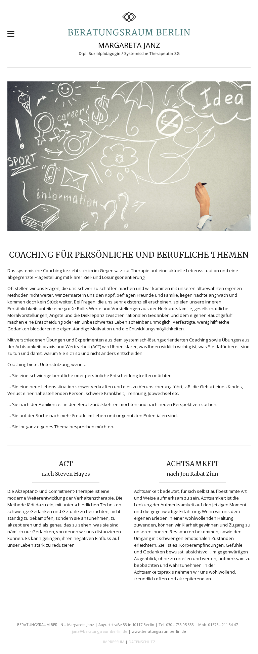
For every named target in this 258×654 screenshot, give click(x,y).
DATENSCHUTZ (142, 641)
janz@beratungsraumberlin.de (99, 631)
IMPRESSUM (113, 641)
